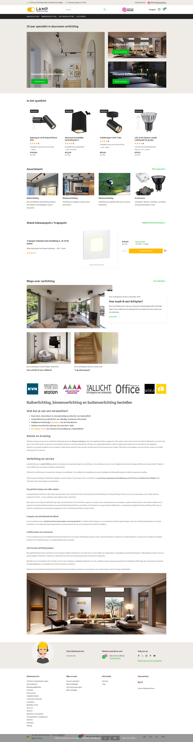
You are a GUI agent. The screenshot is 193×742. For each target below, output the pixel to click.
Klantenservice (140, 2)
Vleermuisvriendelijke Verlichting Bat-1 (74, 139)
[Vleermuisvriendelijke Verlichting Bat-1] (79, 122)
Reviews (30, 711)
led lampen (158, 537)
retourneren (126, 569)
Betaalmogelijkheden (34, 687)
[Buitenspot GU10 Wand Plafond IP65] (44, 122)
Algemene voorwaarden (35, 714)
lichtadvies (55, 422)
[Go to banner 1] (66, 60)
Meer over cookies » (129, 738)
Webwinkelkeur (160, 2)
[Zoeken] (104, 9)
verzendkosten (53, 481)
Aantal (125, 251)
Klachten (30, 720)
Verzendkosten (32, 684)
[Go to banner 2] (137, 45)
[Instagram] (146, 656)
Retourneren (31, 693)
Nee (115, 738)
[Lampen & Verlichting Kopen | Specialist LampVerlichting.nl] (38, 9)
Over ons (30, 708)
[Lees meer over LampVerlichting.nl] (96, 388)
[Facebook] (139, 656)
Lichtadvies (30, 702)
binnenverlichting (99, 494)
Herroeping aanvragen (74, 687)
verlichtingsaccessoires (87, 537)
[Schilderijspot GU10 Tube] (114, 122)
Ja (105, 738)
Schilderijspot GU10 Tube (110, 138)
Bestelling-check (38, 429)
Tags (103, 684)
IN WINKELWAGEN (145, 251)
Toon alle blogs (159, 281)
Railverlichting (33, 16)
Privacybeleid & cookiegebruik (37, 717)
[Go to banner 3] (137, 75)
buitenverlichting (114, 494)
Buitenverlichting (66, 16)
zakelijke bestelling (108, 472)
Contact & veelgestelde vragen (37, 681)
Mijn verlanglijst (71, 690)
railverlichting (88, 494)
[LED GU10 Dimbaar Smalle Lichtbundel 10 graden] (149, 122)
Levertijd (30, 690)
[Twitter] (142, 656)
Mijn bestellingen (72, 684)
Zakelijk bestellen (33, 696)
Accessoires (81, 16)
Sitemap (29, 726)
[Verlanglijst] (159, 9)
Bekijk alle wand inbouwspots (153, 223)
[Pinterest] (150, 656)
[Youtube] (154, 656)
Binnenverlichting (49, 16)
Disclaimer (30, 723)
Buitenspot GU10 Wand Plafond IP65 (43, 139)
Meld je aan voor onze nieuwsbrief (150, 661)
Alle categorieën (158, 169)
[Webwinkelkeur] (127, 9)
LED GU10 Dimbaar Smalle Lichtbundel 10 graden (146, 139)
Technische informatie (34, 699)
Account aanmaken (72, 681)
